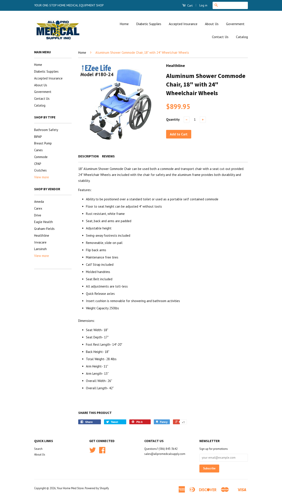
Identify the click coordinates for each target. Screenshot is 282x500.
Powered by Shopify (97, 488)
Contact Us (220, 37)
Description (88, 156)
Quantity (173, 119)
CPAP (37, 164)
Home (124, 24)
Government (235, 24)
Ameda (39, 201)
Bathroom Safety (46, 130)
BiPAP (38, 137)
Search (38, 449)
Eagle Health (43, 222)
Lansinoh (40, 249)
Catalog (242, 37)
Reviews (108, 156)
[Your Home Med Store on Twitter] (92, 452)
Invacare (40, 242)
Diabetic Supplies (148, 24)
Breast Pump (43, 143)
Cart (189, 5)
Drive (37, 215)
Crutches (40, 170)
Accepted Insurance (183, 24)
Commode (41, 157)
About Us (212, 24)
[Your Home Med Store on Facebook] (102, 452)
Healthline (41, 235)
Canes (38, 150)
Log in (203, 5)
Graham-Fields (44, 229)
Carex (38, 208)
